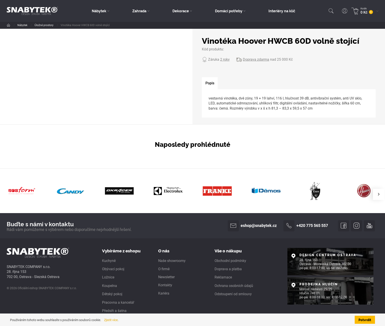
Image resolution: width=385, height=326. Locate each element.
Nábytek (22, 25)
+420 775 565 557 (312, 225)
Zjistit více (111, 320)
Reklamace (223, 277)
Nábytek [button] (99, 10)
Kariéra (163, 293)
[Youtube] (369, 225)
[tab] (210, 83)
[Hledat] (331, 11)
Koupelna (109, 286)
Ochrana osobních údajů (234, 286)
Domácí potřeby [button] (228, 10)
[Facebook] (343, 225)
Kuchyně (109, 261)
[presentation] (378, 194)
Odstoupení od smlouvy (233, 294)
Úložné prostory (44, 25)
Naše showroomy (172, 261)
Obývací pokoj (113, 269)
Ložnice (108, 277)
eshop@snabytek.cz (259, 225)
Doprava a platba (228, 269)
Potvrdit (364, 320)
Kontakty (165, 285)
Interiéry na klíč (281, 10)
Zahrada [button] (139, 10)
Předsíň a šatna (114, 311)
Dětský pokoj (112, 294)
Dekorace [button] (180, 10)
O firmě (164, 269)
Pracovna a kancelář (118, 302)
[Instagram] (356, 225)
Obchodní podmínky (230, 261)
